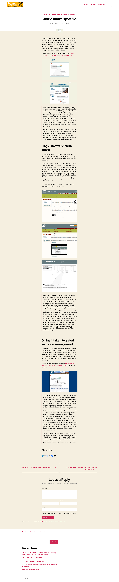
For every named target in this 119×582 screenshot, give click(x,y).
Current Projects (57, 14)
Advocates (47, 14)
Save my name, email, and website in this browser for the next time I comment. (59, 513)
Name (43, 501)
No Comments (65, 23)
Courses (93, 4)
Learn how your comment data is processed (53, 521)
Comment (44, 488)
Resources (101, 4)
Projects (86, 4)
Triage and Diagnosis (69, 14)
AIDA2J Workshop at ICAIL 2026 (32, 558)
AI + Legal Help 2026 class (30, 569)
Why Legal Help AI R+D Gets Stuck (33, 561)
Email (61, 501)
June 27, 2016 (55, 23)
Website (43, 507)
